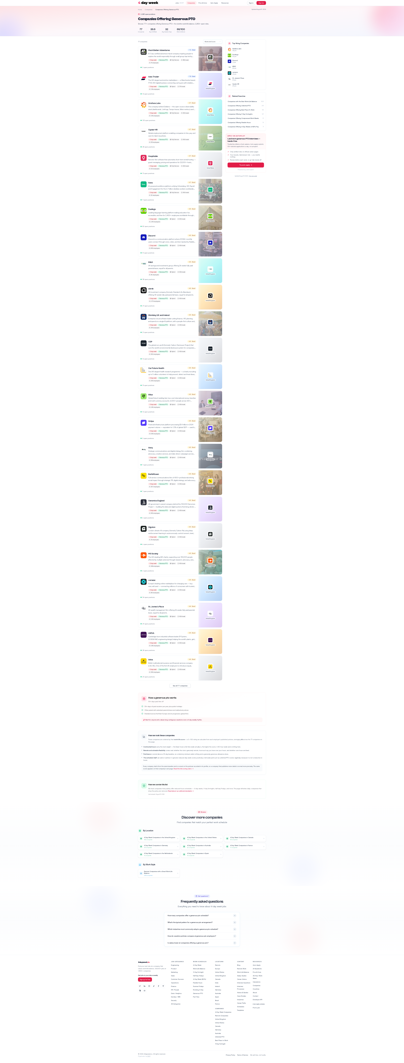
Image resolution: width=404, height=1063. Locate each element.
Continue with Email (200, 547)
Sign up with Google (204, 529)
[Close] (222, 510)
